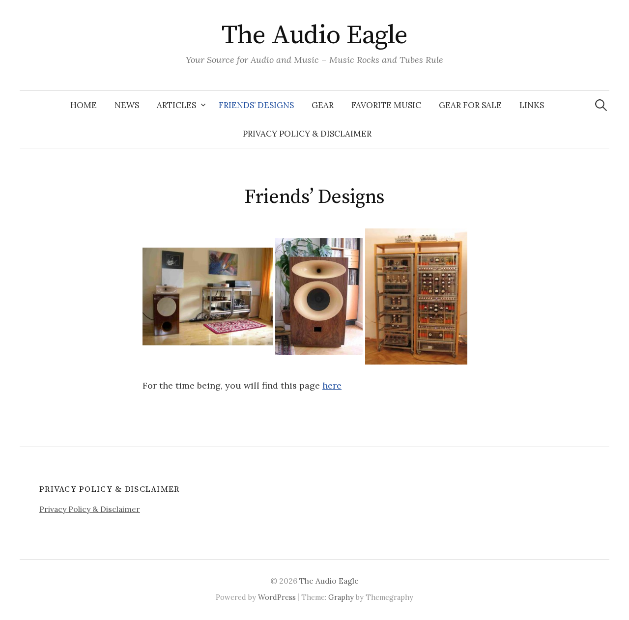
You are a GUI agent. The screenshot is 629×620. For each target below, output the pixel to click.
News (126, 105)
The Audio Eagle (315, 35)
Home (83, 105)
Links (531, 105)
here (332, 385)
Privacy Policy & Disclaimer (307, 133)
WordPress (277, 597)
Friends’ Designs (256, 105)
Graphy (341, 597)
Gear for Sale (470, 105)
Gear (323, 105)
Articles (176, 105)
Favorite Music (386, 105)
